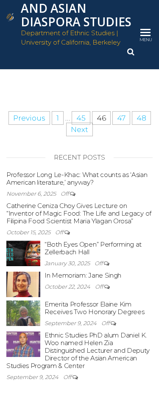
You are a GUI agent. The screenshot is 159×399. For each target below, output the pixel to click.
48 (141, 118)
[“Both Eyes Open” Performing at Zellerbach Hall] (23, 253)
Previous (29, 118)
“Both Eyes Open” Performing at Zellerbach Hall (93, 248)
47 (121, 118)
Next (79, 129)
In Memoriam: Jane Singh (83, 275)
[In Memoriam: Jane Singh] (23, 284)
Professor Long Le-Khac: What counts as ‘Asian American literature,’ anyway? (77, 178)
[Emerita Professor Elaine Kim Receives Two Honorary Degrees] (23, 313)
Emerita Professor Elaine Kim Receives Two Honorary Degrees (94, 308)
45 (81, 118)
